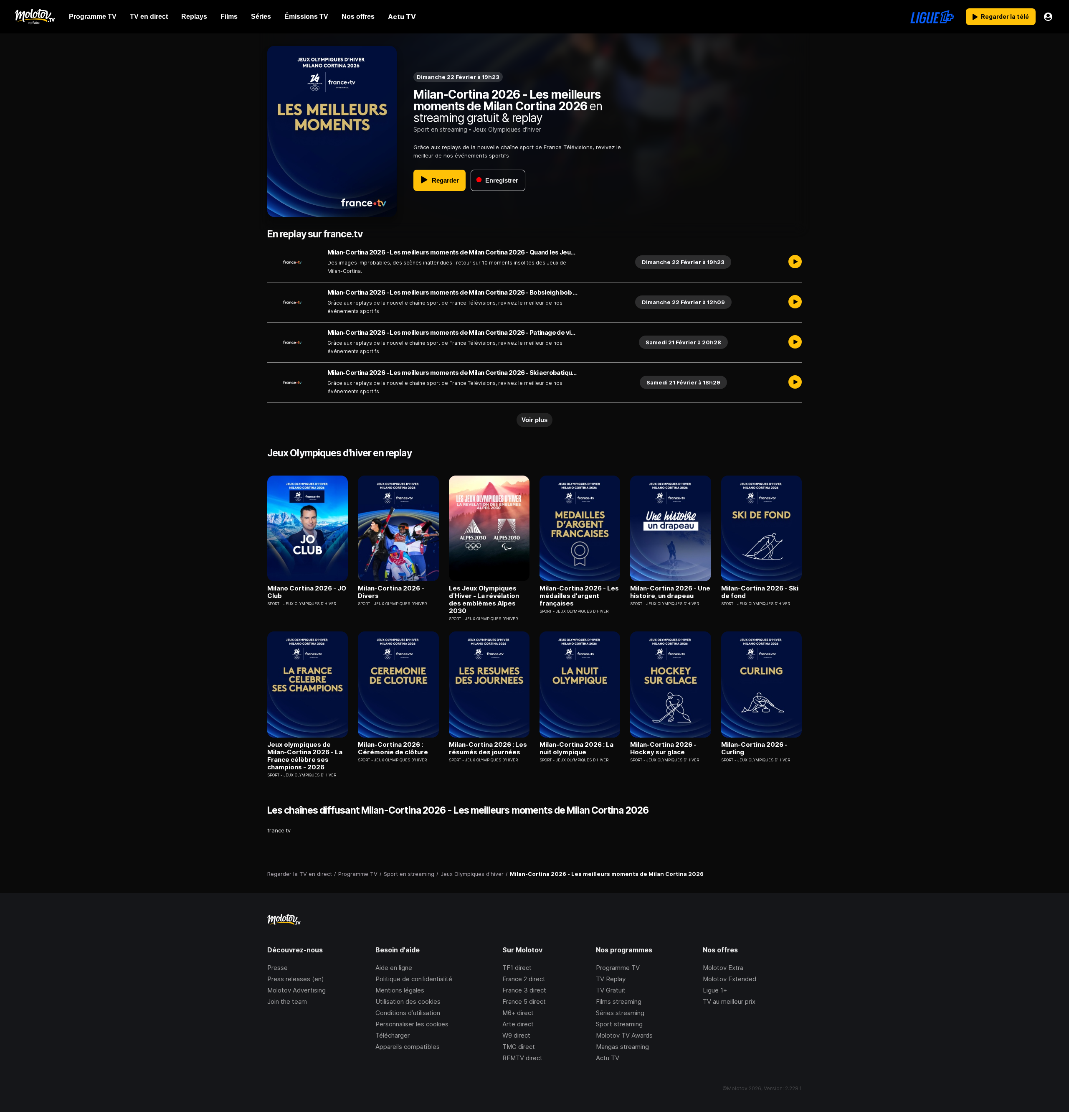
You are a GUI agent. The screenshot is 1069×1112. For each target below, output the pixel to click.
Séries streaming (620, 1013)
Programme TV (618, 968)
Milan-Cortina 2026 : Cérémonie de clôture (393, 748)
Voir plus (534, 419)
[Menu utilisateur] (1048, 16)
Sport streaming (619, 1024)
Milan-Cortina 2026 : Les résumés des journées (488, 748)
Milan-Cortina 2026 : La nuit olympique (576, 748)
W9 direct (516, 1035)
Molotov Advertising (296, 990)
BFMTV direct (522, 1058)
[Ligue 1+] (932, 16)
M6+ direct (518, 1013)
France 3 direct (524, 990)
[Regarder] (795, 262)
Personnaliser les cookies (411, 1024)
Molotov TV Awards (624, 1035)
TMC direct (518, 1047)
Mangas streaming (622, 1047)
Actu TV (607, 1058)
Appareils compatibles (407, 1047)
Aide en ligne (393, 968)
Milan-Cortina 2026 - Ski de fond (759, 592)
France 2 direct (523, 979)
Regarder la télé (1005, 16)
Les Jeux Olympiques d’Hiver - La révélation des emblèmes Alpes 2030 (484, 600)
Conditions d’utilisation (407, 1013)
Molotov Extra (723, 968)
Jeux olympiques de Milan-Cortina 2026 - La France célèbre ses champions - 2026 (304, 756)
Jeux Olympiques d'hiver (507, 129)
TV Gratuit (611, 990)
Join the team (287, 1001)
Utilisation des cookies (408, 1001)
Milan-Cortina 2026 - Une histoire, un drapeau (670, 592)
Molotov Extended (729, 979)
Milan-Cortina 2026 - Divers (391, 592)
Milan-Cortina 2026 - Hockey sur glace (663, 748)
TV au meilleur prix (729, 1001)
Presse (277, 968)
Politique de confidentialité (413, 979)
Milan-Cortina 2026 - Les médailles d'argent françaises (579, 596)
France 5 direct (524, 1001)
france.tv (279, 830)
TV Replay (611, 979)
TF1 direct (517, 968)
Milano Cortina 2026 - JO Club (306, 592)
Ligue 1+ (715, 990)
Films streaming (618, 1001)
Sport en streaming (440, 129)
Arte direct (518, 1024)
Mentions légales (399, 990)
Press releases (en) (295, 979)
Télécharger (392, 1035)
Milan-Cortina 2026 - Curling (754, 748)
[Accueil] (34, 16)
